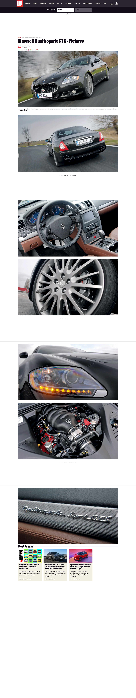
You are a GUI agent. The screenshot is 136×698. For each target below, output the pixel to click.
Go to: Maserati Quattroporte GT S (28, 50)
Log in (116, 4)
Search (111, 4)
